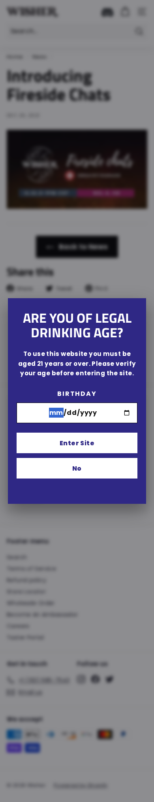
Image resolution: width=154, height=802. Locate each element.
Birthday (77, 393)
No (77, 468)
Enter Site (77, 443)
